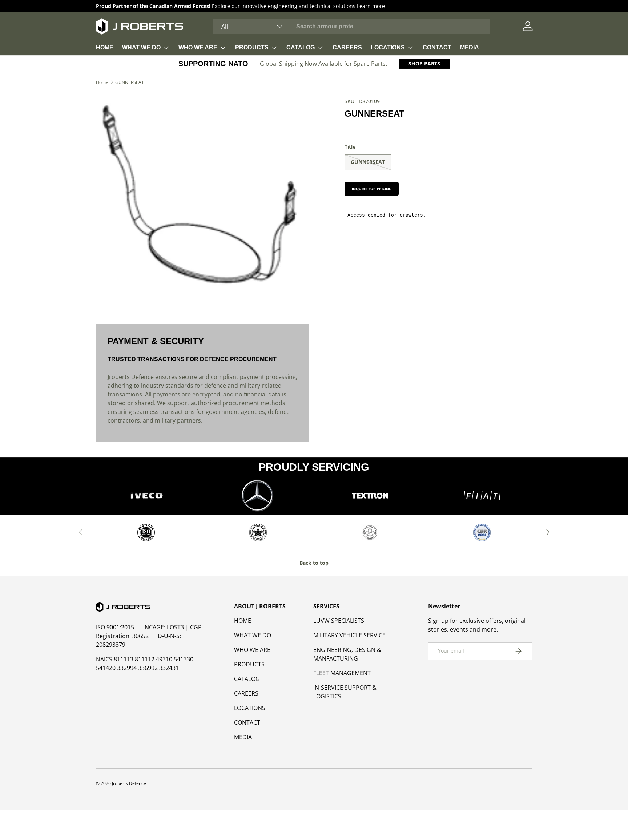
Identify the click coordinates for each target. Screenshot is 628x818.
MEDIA (469, 47)
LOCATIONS (388, 47)
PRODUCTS (252, 47)
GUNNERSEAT (129, 82)
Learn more (371, 6)
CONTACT (437, 47)
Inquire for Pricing (371, 188)
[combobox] (352, 26)
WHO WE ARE (197, 47)
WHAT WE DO (141, 47)
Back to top (314, 562)
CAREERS (347, 47)
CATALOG (300, 47)
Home (102, 82)
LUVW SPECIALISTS (338, 621)
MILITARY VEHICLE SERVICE (349, 635)
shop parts (424, 63)
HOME (104, 47)
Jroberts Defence (129, 783)
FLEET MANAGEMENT (342, 673)
